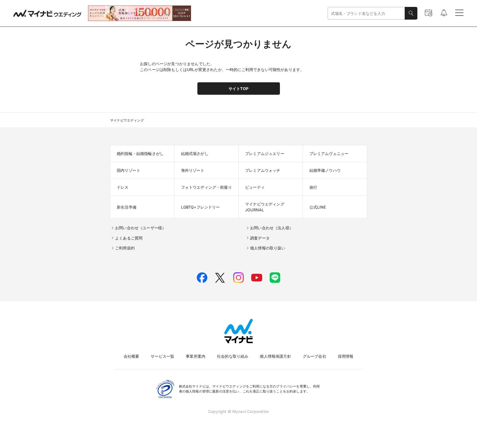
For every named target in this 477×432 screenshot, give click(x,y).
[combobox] (366, 13)
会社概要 (131, 356)
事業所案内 (195, 356)
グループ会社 (314, 356)
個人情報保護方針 (275, 356)
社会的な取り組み (232, 356)
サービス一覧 (162, 356)
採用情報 (346, 356)
